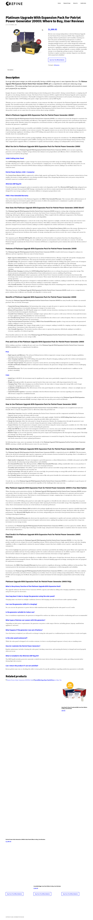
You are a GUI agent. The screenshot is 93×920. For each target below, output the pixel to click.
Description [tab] (10, 69)
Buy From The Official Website (57, 60)
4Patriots (56, 65)
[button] (42, 30)
